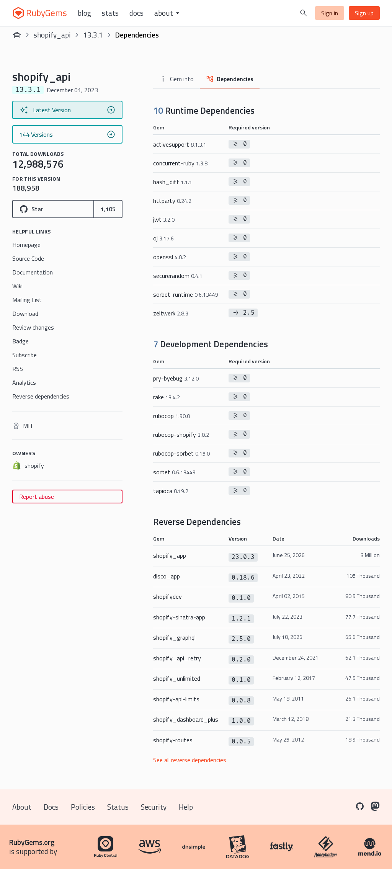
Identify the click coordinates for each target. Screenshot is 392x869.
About (21, 806)
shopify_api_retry (177, 658)
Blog (84, 13)
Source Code (28, 258)
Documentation (32, 272)
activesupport (179, 144)
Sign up (364, 13)
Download (25, 313)
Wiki (17, 286)
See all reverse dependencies (189, 759)
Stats (110, 13)
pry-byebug (176, 378)
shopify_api (52, 34)
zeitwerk (170, 313)
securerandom (178, 275)
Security (154, 806)
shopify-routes (173, 740)
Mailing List (27, 299)
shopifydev (167, 596)
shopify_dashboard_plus (185, 719)
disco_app (166, 576)
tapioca (170, 490)
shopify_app (169, 555)
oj (163, 238)
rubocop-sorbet (181, 453)
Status (118, 806)
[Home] (17, 35)
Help (186, 806)
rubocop (171, 415)
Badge (20, 341)
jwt (164, 219)
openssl (169, 256)
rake (166, 397)
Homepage (26, 244)
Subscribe (24, 354)
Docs (136, 13)
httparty (172, 200)
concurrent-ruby (180, 163)
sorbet (174, 472)
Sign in (329, 13)
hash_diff (172, 181)
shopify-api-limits (176, 699)
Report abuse (36, 496)
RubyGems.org (32, 842)
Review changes (33, 327)
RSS (17, 368)
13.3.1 (93, 34)
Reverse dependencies (40, 396)
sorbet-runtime (185, 294)
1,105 (108, 209)
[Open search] (303, 13)
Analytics (24, 382)
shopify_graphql (174, 637)
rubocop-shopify (181, 434)
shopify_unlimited (176, 678)
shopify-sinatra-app (179, 617)
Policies (83, 806)
